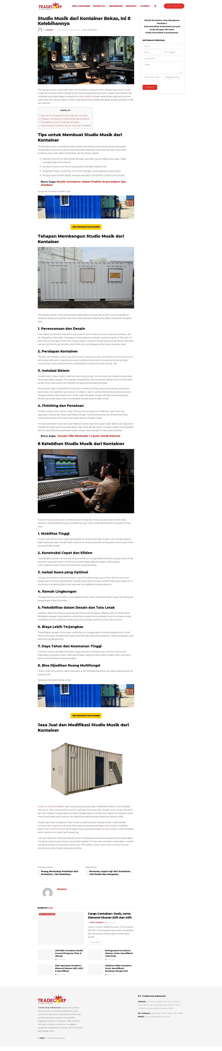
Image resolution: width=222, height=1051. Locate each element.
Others (144, 6)
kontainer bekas (83, 96)
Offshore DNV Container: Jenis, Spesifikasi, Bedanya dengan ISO (118, 968)
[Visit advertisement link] (86, 857)
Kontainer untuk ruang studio (51, 520)
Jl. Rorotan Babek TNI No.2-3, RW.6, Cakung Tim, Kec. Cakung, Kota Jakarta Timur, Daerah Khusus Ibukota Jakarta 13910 (159, 1005)
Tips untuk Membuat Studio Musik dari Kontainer (63, 115)
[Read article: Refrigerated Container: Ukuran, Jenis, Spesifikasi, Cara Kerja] (95, 954)
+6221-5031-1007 (158, 1013)
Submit (149, 87)
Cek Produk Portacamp (86, 227)
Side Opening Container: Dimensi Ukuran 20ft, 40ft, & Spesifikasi (69, 968)
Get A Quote (174, 6)
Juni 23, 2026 (111, 974)
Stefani (49, 30)
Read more (96, 942)
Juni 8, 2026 (110, 959)
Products (99, 6)
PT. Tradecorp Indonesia (55, 1038)
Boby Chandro (97, 922)
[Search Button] (155, 6)
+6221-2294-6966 (175, 1013)
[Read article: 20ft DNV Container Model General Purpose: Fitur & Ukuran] (45, 954)
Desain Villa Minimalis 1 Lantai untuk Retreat (89, 435)
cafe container (51, 829)
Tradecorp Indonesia (47, 806)
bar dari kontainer (110, 829)
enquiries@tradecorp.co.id (157, 1017)
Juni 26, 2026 (111, 922)
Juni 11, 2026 (60, 974)
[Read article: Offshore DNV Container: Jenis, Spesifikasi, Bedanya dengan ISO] (95, 969)
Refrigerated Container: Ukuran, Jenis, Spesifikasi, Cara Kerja (119, 953)
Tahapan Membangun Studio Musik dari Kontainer (64, 119)
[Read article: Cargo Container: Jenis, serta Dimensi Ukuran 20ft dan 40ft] (61, 928)
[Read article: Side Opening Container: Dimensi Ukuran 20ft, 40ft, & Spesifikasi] (45, 969)
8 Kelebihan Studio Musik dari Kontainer (59, 122)
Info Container (81, 6)
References (116, 6)
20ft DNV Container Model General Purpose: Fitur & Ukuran (69, 953)
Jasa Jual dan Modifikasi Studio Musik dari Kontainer (65, 125)
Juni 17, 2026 (61, 959)
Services (131, 6)
